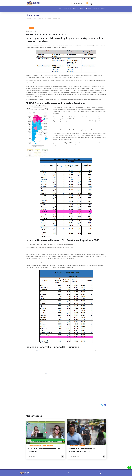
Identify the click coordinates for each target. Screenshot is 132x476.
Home (59, 8)
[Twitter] (102, 405)
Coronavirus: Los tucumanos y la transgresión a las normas (82, 450)
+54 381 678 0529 (77, 4)
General (31, 28)
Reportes (88, 8)
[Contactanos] (71, 3)
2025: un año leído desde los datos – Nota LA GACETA (44, 450)
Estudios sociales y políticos (37, 445)
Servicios (75, 8)
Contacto (103, 8)
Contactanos (76, 2)
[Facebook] (105, 405)
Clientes (82, 8)
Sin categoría (80, 445)
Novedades (96, 8)
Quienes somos (67, 8)
